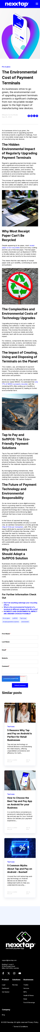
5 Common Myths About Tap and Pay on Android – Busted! (19, 868)
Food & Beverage (29, 1002)
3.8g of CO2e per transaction (12, 527)
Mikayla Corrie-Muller (10, 115)
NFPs (25, 992)
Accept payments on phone (11, 621)
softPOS (15, 618)
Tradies (25, 985)
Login (3, 985)
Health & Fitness (28, 995)
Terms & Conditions (20, 1027)
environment (25, 621)
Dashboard (5, 988)
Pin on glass (6, 618)
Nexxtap (15, 985)
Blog (3, 1015)
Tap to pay (23, 618)
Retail (25, 999)
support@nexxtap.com (9, 960)
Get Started (5, 992)
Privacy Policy (33, 1022)
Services (26, 988)
